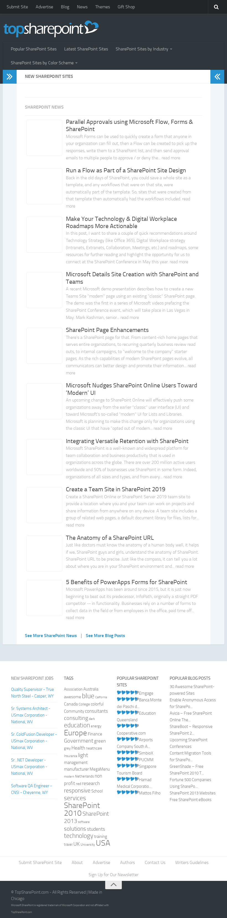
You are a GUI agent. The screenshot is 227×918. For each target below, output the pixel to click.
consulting (76, 718)
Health (78, 748)
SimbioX (146, 753)
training (100, 836)
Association (73, 689)
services (75, 798)
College (84, 704)
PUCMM (146, 759)
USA (103, 843)
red (78, 783)
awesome (72, 697)
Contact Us (155, 862)
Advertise (44, 6)
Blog (65, 6)
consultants (96, 711)
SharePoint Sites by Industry (142, 49)
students (96, 829)
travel (68, 844)
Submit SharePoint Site (40, 862)
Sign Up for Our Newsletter (113, 874)
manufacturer (76, 769)
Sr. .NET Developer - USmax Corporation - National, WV (29, 767)
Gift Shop (126, 6)
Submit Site (17, 6)
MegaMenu (100, 769)
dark (92, 719)
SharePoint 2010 (82, 809)
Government (78, 740)
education (77, 725)
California (101, 697)
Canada (71, 704)
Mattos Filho (150, 793)
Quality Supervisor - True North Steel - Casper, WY (32, 693)
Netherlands (84, 776)
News (82, 6)
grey (67, 748)
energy (96, 726)
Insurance (70, 756)
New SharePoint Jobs (32, 678)
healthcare (94, 748)
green (100, 741)
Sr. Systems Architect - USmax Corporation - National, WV (30, 715)
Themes (102, 6)
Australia (90, 689)
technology (78, 836)
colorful (97, 704)
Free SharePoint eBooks (190, 799)
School (97, 791)
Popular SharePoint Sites (33, 49)
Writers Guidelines (191, 862)
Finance (95, 734)
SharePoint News (44, 107)
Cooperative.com (131, 733)
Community (74, 711)
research (91, 783)
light (83, 755)
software (84, 822)
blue (88, 696)
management (75, 762)
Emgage (146, 693)
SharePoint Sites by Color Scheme (42, 62)
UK (76, 844)
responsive (77, 790)
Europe (75, 732)
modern (69, 776)
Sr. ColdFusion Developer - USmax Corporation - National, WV (34, 741)
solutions (75, 828)
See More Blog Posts (105, 635)
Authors (127, 862)
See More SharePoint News (51, 635)
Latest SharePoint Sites (86, 49)
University (88, 845)
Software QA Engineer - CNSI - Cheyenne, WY (31, 789)
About (77, 862)
